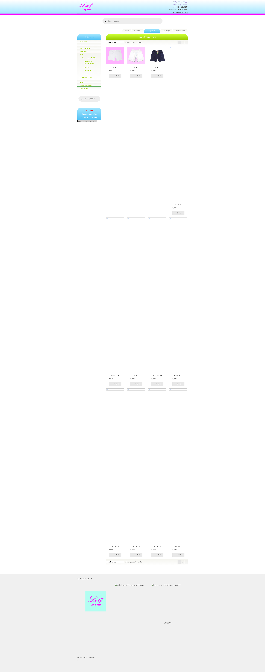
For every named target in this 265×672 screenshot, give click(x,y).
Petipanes (87, 70)
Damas (82, 45)
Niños (82, 82)
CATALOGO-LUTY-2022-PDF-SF (87, 121)
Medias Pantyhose (86, 85)
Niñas (82, 54)
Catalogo (166, 31)
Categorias (151, 31)
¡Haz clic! (89, 110)
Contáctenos (180, 31)
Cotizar (116, 76)
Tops (86, 74)
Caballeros (83, 42)
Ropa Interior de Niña (89, 58)
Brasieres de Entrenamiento (89, 62)
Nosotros (137, 31)
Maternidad (83, 51)
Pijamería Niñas (87, 77)
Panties (86, 67)
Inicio (127, 31)
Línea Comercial (85, 48)
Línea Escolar (84, 88)
